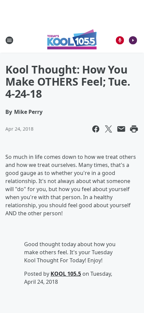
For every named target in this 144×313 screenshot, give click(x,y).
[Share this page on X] (108, 129)
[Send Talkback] (120, 40)
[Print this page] (134, 129)
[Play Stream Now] (133, 40)
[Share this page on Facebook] (95, 129)
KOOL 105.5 (66, 273)
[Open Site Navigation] (9, 40)
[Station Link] (72, 40)
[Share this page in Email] (121, 129)
